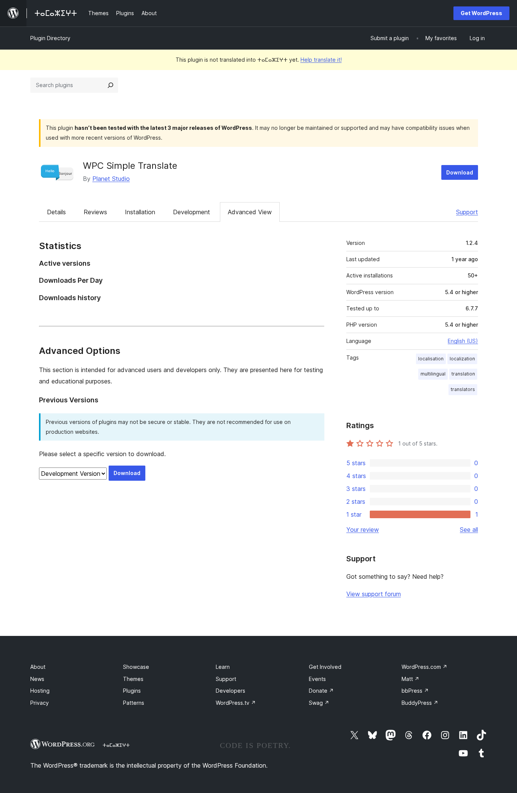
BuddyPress (420, 703)
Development (191, 212)
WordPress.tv (236, 703)
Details (56, 212)
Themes (133, 679)
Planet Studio (111, 178)
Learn (223, 667)
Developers (230, 690)
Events (317, 679)
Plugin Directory (50, 38)
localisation (431, 358)
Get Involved (325, 667)
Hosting (40, 690)
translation (463, 374)
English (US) (463, 341)
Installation (140, 212)
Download (459, 172)
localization (462, 358)
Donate (321, 690)
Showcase (136, 667)
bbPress (415, 690)
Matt (410, 679)
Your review (362, 529)
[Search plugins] (110, 85)
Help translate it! (321, 59)
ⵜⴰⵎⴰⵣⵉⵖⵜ (116, 745)
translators (463, 389)
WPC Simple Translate (130, 165)
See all (469, 529)
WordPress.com (424, 667)
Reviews (95, 212)
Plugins (132, 690)
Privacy (39, 703)
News (37, 679)
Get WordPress (481, 13)
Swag (319, 703)
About (37, 667)
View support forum (373, 594)
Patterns (133, 703)
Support (467, 212)
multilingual (432, 374)
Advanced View (250, 212)
